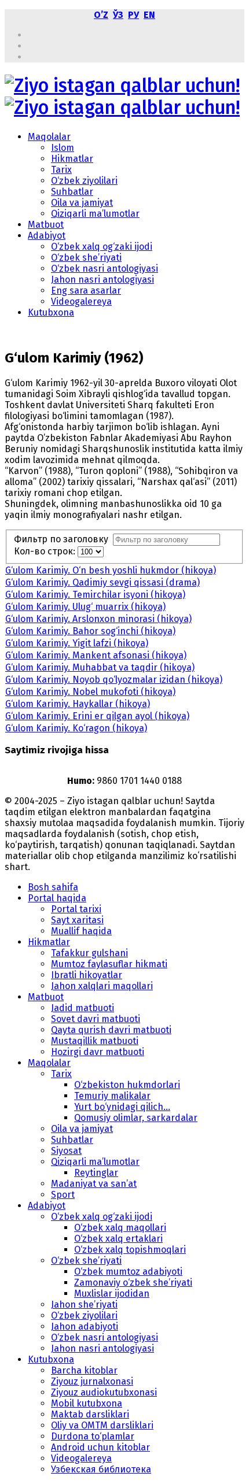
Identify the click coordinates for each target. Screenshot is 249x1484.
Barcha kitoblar (84, 1370)
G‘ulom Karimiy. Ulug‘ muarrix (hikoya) (85, 606)
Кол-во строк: (46, 551)
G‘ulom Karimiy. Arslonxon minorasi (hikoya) (98, 618)
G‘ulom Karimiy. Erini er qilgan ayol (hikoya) (97, 715)
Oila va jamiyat (82, 202)
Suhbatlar (72, 191)
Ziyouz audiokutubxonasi (104, 1392)
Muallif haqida (81, 931)
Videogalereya (81, 301)
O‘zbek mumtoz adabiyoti (128, 1271)
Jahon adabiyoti (84, 1326)
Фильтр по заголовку (63, 539)
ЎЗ (118, 14)
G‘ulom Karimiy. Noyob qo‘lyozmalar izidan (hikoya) (113, 679)
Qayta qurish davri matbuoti (111, 1029)
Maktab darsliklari (90, 1414)
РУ (133, 14)
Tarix (61, 169)
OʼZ (101, 14)
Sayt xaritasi (77, 920)
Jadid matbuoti (82, 1007)
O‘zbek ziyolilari (84, 180)
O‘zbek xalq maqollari (120, 1227)
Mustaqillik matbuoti (94, 1040)
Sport (63, 1194)
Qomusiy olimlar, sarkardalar (135, 1117)
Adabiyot (46, 235)
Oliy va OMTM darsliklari (102, 1425)
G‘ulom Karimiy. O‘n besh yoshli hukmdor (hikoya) (110, 570)
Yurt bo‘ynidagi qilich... (122, 1106)
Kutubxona (51, 312)
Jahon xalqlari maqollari (102, 985)
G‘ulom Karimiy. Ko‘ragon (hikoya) (76, 728)
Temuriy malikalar (112, 1095)
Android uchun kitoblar (100, 1447)
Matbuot (46, 224)
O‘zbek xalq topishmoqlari (130, 1249)
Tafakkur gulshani (89, 953)
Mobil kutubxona (86, 1403)
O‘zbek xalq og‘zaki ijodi (101, 246)
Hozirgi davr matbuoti (97, 1051)
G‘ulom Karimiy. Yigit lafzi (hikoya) (76, 643)
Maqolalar (49, 136)
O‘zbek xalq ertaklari (118, 1238)
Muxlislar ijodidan (111, 1293)
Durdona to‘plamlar (92, 1436)
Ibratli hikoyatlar (86, 974)
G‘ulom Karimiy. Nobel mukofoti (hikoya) (90, 691)
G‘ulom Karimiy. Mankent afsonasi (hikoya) (95, 655)
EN (149, 14)
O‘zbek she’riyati (86, 257)
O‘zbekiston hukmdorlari (127, 1084)
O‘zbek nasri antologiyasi (104, 268)
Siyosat (66, 1150)
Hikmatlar (72, 158)
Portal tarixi (76, 909)
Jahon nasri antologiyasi (102, 279)
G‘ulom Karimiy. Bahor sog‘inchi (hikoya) (90, 631)
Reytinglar (96, 1172)
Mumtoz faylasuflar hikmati (109, 964)
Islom (62, 147)
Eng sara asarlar (86, 290)
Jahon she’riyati (84, 1304)
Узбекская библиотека (101, 1469)
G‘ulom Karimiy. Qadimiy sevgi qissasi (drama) (102, 582)
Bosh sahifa (53, 887)
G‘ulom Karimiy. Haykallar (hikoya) (77, 703)
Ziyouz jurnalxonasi (92, 1381)
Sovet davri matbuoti (95, 1018)
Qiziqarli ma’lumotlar (95, 213)
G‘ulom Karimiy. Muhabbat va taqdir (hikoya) (100, 667)
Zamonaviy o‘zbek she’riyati (133, 1282)
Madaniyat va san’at (94, 1183)
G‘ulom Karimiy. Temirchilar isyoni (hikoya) (95, 594)
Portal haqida (57, 898)
